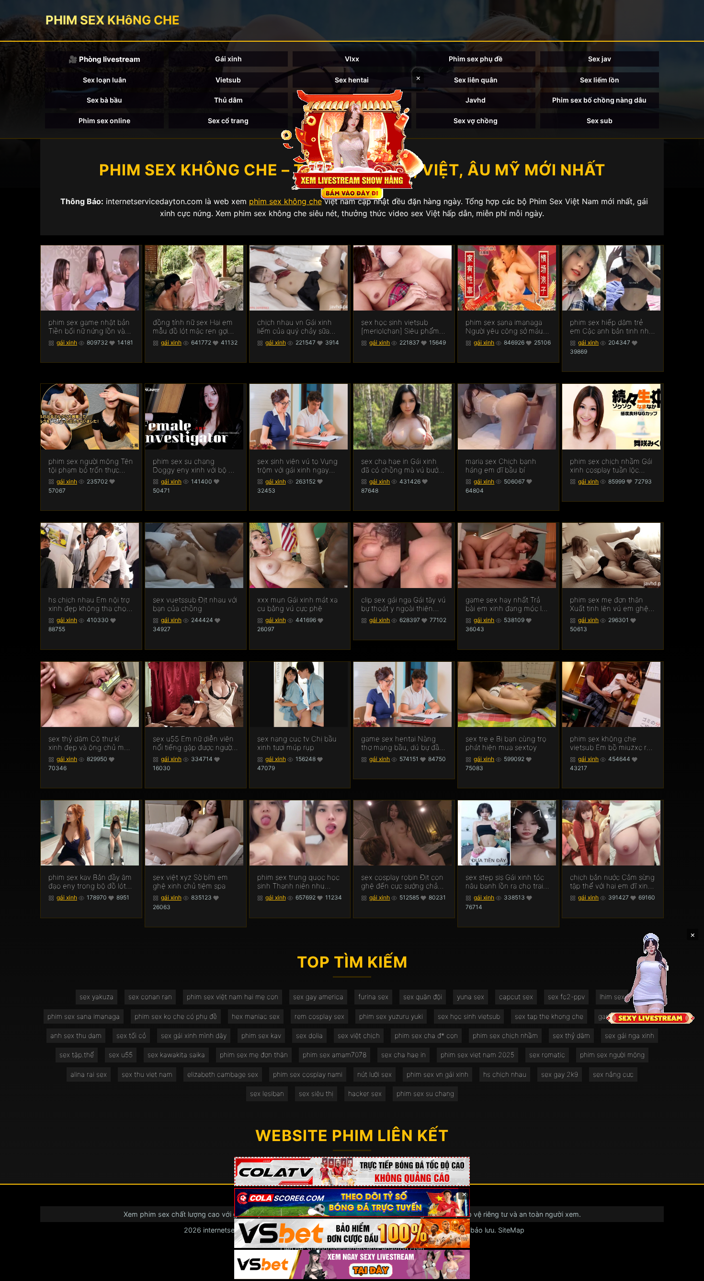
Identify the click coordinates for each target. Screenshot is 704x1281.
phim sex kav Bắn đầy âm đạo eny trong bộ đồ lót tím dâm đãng (90, 881)
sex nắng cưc (613, 1074)
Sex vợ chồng (476, 120)
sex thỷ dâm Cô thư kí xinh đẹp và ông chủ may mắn (90, 743)
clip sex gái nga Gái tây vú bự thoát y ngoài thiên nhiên (403, 604)
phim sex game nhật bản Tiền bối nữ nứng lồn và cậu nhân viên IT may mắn (89, 326)
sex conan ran (150, 996)
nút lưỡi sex (374, 1074)
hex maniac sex (256, 1016)
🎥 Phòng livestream (104, 59)
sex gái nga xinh (629, 1035)
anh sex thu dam (76, 1035)
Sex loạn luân (104, 80)
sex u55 (121, 1054)
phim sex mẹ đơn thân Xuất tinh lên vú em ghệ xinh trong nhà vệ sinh (609, 604)
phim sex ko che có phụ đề (176, 1016)
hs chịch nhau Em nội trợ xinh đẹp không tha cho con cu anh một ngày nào (90, 604)
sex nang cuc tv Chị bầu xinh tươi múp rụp (297, 743)
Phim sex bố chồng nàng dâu (599, 100)
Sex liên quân (476, 80)
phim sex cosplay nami (307, 1074)
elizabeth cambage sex (222, 1074)
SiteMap (511, 1230)
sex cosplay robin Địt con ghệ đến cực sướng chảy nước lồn (402, 881)
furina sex (373, 996)
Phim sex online (104, 120)
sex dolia (309, 1035)
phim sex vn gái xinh (437, 1074)
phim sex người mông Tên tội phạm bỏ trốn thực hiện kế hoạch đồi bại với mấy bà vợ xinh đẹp (90, 465)
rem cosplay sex (319, 1016)
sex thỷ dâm (571, 1035)
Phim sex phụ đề (475, 59)
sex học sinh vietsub (469, 1016)
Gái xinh (228, 59)
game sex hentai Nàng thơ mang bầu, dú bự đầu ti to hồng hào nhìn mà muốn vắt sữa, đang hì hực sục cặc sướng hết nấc (402, 743)
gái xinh (67, 342)
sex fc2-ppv (566, 996)
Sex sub (600, 120)
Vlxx (352, 59)
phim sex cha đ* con (426, 1035)
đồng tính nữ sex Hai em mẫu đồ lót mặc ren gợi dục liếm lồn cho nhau (193, 326)
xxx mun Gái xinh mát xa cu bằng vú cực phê (297, 604)
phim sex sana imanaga (83, 1016)
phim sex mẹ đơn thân (254, 1054)
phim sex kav (261, 1035)
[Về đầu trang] (682, 1269)
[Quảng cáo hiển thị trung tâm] (352, 144)
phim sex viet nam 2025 (477, 1054)
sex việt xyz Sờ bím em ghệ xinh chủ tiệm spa (190, 881)
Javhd (476, 100)
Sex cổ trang (228, 120)
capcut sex (516, 996)
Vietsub (228, 80)
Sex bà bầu (104, 100)
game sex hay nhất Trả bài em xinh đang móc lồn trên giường (508, 604)
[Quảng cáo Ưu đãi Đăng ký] (352, 1202)
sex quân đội (422, 996)
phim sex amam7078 (334, 1054)
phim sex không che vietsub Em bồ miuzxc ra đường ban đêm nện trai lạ (610, 743)
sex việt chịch (359, 1035)
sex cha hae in (403, 1054)
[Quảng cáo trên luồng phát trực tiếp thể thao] (352, 1264)
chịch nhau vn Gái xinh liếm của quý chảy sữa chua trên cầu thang (294, 326)
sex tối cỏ (131, 1035)
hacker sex (365, 1093)
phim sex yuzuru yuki (391, 1016)
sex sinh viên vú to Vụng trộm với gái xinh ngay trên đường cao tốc (297, 465)
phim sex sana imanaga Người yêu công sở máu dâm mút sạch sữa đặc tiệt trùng (504, 326)
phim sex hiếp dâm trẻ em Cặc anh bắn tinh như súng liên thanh (611, 326)
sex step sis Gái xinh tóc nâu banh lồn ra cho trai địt (505, 881)
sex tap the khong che (549, 1016)
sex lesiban (267, 1093)
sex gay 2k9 (559, 1074)
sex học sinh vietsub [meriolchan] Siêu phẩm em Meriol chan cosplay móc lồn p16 (400, 326)
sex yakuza (96, 996)
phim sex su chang (425, 1093)
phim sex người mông (612, 1054)
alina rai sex (88, 1074)
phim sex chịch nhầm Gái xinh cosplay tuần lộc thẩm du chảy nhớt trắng (611, 465)
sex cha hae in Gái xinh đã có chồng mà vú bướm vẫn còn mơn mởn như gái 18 (403, 465)
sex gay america (318, 996)
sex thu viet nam (147, 1074)
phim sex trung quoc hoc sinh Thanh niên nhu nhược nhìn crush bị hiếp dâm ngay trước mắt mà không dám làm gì (298, 881)
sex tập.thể (76, 1054)
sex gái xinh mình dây (194, 1035)
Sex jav (599, 59)
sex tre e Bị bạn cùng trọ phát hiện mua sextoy (506, 743)
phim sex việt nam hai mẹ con (232, 996)
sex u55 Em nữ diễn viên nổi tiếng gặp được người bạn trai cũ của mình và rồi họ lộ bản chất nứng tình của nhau (193, 743)
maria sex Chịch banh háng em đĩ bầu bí (501, 465)
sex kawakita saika (176, 1054)
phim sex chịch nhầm (505, 1035)
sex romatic (547, 1054)
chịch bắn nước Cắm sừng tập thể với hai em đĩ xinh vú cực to (612, 881)
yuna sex (470, 996)
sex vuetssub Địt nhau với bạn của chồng (195, 604)
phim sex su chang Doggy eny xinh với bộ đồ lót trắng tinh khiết (195, 465)
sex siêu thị (316, 1093)
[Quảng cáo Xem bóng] (352, 1171)
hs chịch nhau (504, 1074)
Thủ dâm (228, 100)
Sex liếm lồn (599, 80)
